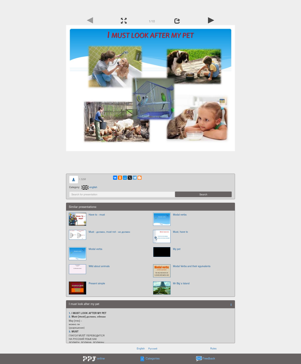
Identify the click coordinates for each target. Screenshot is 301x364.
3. (70, 331)
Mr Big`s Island (181, 283)
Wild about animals (99, 266)
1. (70, 313)
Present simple (97, 283)
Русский (152, 348)
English (141, 348)
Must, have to (180, 231)
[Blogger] (139, 178)
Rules (213, 348)
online (101, 358)
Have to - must (97, 214)
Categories (153, 358)
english (93, 187)
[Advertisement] (150, 8)
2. (70, 316)
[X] (130, 178)
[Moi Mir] (125, 178)
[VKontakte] (115, 178)
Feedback (209, 358)
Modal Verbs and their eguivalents (191, 266)
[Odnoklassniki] (120, 178)
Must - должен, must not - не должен (109, 231)
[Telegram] (135, 178)
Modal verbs (180, 214)
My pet (176, 249)
